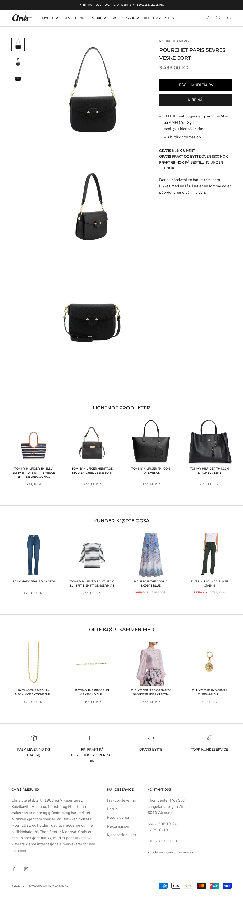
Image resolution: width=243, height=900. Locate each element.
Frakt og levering (121, 800)
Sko (114, 18)
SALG (169, 18)
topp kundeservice (209, 749)
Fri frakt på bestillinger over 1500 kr (92, 755)
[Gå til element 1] (18, 44)
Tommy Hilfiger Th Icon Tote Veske (150, 470)
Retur (112, 809)
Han (66, 18)
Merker (99, 18)
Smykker (130, 18)
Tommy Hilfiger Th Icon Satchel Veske (209, 470)
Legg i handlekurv (195, 84)
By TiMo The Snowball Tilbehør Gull (209, 692)
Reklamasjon (118, 826)
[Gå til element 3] (18, 79)
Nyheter (50, 18)
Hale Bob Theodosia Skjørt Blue (151, 583)
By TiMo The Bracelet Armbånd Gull (92, 692)
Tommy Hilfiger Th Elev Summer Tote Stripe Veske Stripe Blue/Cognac (33, 472)
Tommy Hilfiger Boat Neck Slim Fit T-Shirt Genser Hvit (92, 583)
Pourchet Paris (174, 41)
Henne (81, 18)
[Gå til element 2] (18, 61)
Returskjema (118, 817)
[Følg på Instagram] (26, 869)
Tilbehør (152, 18)
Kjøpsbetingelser (121, 834)
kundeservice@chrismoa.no (171, 852)
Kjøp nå (195, 99)
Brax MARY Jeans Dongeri (33, 581)
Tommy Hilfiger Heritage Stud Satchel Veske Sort (92, 470)
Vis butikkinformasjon (182, 137)
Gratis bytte (150, 749)
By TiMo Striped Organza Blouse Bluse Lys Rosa (150, 692)
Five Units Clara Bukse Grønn (209, 583)
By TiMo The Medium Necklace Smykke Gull (33, 692)
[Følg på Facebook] (13, 869)
